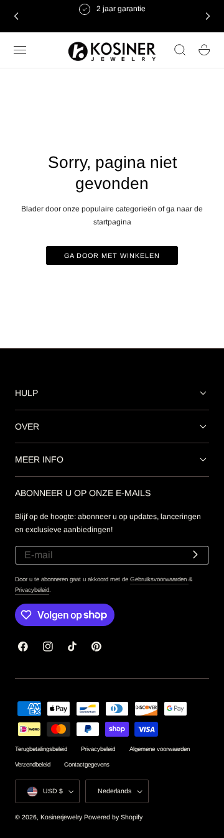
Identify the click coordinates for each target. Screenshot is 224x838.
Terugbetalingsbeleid (41, 748)
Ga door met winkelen (112, 255)
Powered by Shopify (113, 817)
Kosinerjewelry (61, 817)
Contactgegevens (87, 764)
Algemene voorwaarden (159, 748)
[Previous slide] (16, 16)
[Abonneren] (195, 554)
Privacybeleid (32, 589)
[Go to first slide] (207, 16)
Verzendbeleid (32, 764)
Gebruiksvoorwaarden (159, 579)
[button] (19, 50)
